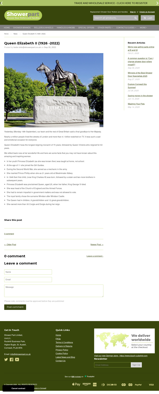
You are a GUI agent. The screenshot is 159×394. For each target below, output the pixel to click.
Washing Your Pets (136, 103)
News (16, 34)
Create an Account (147, 12)
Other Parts (104, 28)
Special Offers (86, 28)
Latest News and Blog (65, 357)
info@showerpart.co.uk (20, 354)
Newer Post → (97, 244)
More (143, 28)
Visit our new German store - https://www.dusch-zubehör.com (120, 355)
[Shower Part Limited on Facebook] (11, 360)
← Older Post (10, 244)
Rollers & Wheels (43, 28)
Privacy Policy (62, 349)
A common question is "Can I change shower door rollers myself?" (140, 61)
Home (7, 28)
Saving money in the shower (140, 95)
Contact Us (60, 360)
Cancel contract (18, 388)
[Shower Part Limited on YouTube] (17, 360)
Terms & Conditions (64, 342)
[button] (157, 3)
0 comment (9, 233)
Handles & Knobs (66, 28)
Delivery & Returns (64, 346)
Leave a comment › (95, 256)
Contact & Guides (125, 28)
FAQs (58, 338)
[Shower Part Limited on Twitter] (6, 360)
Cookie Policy (62, 353)
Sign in (133, 12)
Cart (149, 17)
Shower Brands (22, 28)
